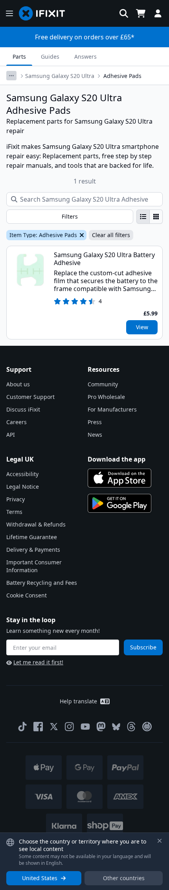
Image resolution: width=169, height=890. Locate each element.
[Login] (158, 13)
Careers (16, 422)
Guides (50, 56)
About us (18, 384)
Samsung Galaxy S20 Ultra (59, 76)
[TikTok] (22, 726)
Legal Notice (22, 486)
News (95, 434)
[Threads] (131, 726)
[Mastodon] (101, 726)
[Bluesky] (116, 727)
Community (103, 384)
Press (95, 422)
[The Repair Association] (147, 726)
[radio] (143, 217)
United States (39, 878)
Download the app (116, 459)
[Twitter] (54, 726)
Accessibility (22, 474)
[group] (149, 217)
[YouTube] (85, 726)
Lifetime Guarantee (31, 537)
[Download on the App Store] (119, 478)
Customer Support (30, 396)
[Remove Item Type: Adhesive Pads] (81, 235)
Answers (85, 56)
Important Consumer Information (34, 566)
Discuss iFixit (23, 409)
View (142, 327)
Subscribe (143, 647)
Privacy (15, 499)
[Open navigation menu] (9, 13)
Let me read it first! (38, 662)
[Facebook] (38, 726)
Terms (14, 511)
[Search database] (124, 13)
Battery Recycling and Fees (41, 582)
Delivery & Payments (33, 549)
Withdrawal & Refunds (36, 524)
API (10, 434)
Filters (70, 216)
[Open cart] (141, 13)
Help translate (78, 701)
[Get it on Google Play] (119, 503)
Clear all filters (111, 235)
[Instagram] (69, 726)
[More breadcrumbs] (11, 75)
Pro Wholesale (106, 396)
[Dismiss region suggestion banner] (159, 841)
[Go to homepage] (45, 13)
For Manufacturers (112, 409)
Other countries (124, 878)
